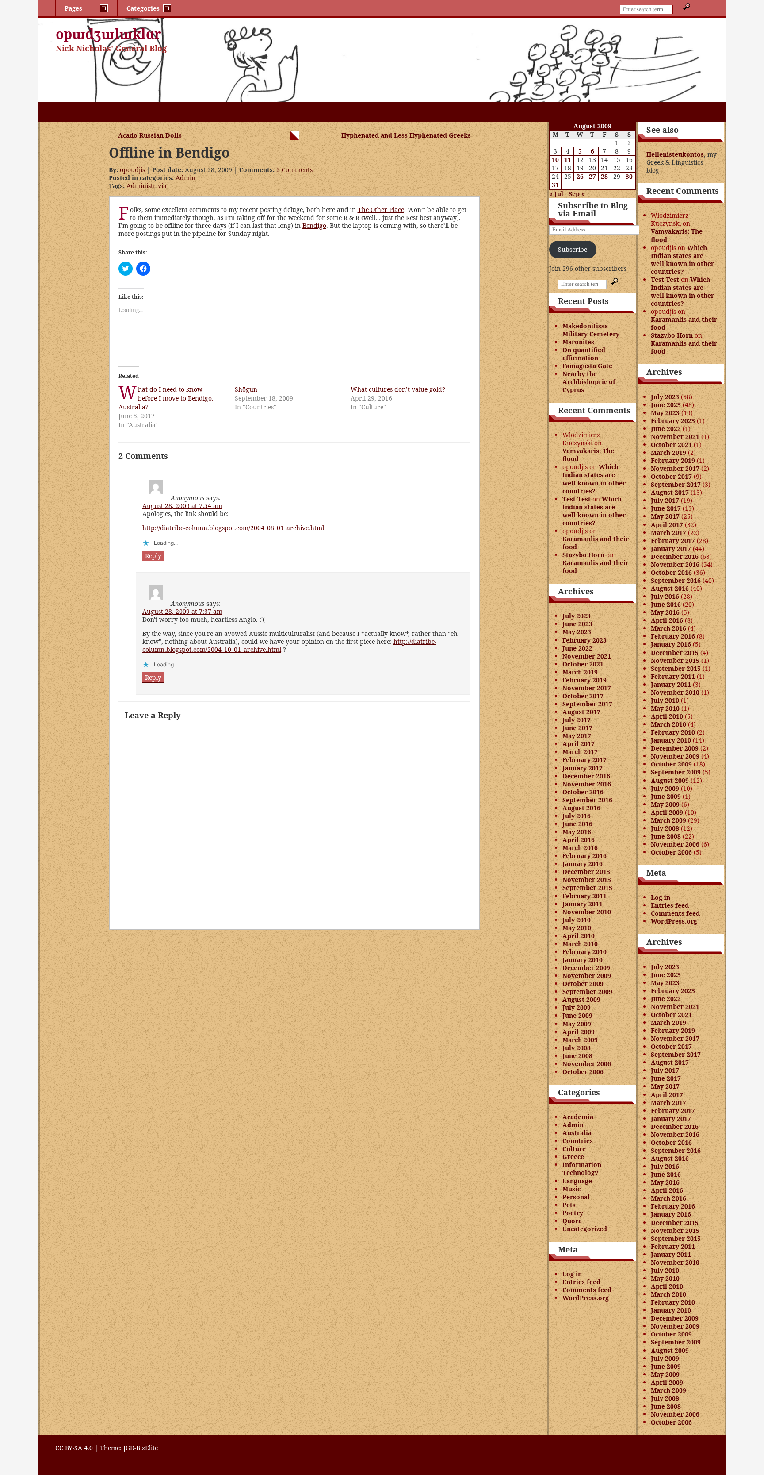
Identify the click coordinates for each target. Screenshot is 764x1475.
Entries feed (581, 1282)
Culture (574, 1148)
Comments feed (586, 1290)
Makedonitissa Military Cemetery (590, 330)
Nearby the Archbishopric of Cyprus (588, 382)
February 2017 (584, 759)
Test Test (576, 499)
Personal (576, 1197)
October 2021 (583, 664)
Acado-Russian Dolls (150, 135)
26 (580, 176)
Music (571, 1189)
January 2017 (582, 768)
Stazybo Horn (583, 555)
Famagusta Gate (587, 366)
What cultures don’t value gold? (398, 389)
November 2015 (586, 879)
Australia (577, 1132)
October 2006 (583, 1071)
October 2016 (583, 792)
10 (555, 159)
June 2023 (577, 624)
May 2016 (576, 832)
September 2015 (587, 887)
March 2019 (580, 672)
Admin (185, 177)
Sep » (577, 193)
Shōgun (246, 389)
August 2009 (581, 999)
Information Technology (581, 1168)
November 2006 (586, 1063)
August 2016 (581, 808)
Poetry (572, 1213)
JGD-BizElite (140, 1448)
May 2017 (576, 736)
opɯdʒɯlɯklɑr (108, 34)
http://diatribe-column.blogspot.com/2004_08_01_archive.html (233, 528)
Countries (577, 1140)
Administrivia (146, 185)
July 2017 (576, 720)
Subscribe (572, 249)
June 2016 (577, 824)
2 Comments (294, 170)
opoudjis (132, 170)
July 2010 (576, 920)
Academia (577, 1117)
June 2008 (577, 1055)
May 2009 (576, 1024)
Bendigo (314, 225)
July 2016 (576, 816)
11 (567, 159)
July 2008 (576, 1048)
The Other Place (381, 209)
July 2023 (576, 616)
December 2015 (586, 871)
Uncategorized (584, 1229)
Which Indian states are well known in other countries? (594, 478)
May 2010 (576, 928)
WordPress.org (585, 1298)
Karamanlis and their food (595, 543)
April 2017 (578, 743)
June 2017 (577, 728)
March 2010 (580, 944)
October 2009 (583, 983)
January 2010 (582, 959)
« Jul (556, 193)
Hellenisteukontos (675, 154)
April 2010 (578, 936)
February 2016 (584, 855)
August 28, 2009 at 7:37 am (182, 611)
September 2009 (587, 991)
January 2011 (582, 904)
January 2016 (582, 863)
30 (629, 176)
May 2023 (576, 632)
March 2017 (580, 751)
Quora (572, 1221)
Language (577, 1181)
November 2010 (586, 912)
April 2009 (578, 1032)
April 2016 (578, 840)
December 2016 (586, 776)
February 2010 (584, 951)
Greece (573, 1156)
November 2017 (586, 688)
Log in (572, 1274)
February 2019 (584, 680)
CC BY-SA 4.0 (74, 1448)
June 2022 (577, 648)
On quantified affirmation (583, 354)
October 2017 (583, 696)
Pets (569, 1205)
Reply (153, 555)
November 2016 (586, 784)
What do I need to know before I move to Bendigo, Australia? (166, 398)
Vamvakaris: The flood (588, 455)
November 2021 (586, 656)
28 (604, 176)
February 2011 (584, 896)
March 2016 (580, 847)
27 (592, 176)
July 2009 (576, 1007)
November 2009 (586, 975)
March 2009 (580, 1040)
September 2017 (587, 704)
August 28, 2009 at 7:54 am (182, 505)
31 (555, 185)
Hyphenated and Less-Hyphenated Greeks (406, 135)
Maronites (578, 342)
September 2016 (587, 800)
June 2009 (577, 1015)
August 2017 (581, 712)
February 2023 (584, 640)
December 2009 (586, 967)
